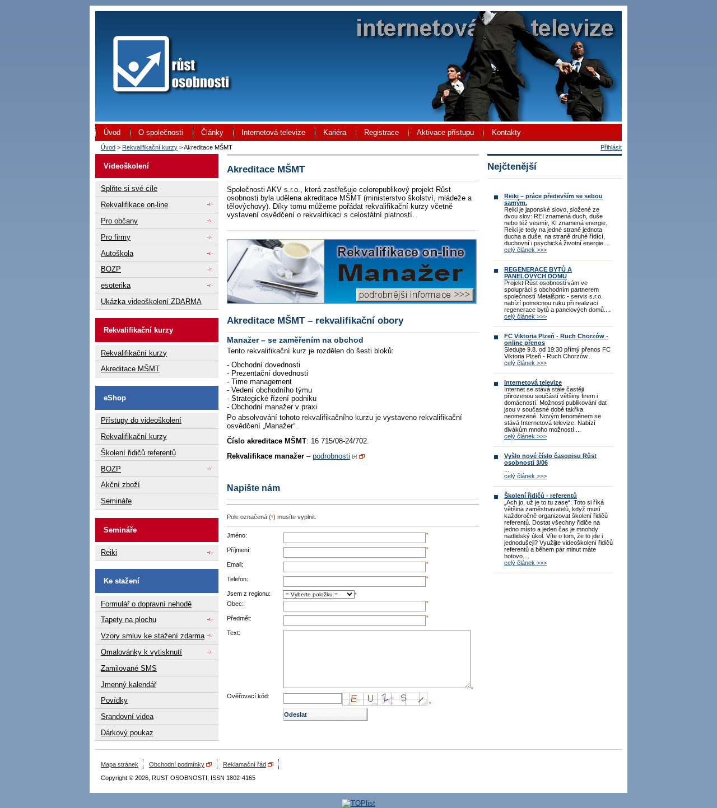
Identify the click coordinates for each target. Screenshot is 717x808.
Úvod (112, 132)
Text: (233, 632)
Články (212, 132)
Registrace (381, 132)
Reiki (109, 552)
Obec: (235, 603)
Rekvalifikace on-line (134, 204)
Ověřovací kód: (248, 696)
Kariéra (334, 132)
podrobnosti (331, 456)
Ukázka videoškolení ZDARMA (151, 301)
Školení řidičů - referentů (540, 495)
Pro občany (119, 221)
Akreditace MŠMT (130, 369)
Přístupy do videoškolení (141, 420)
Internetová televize (273, 132)
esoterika (116, 285)
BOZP (111, 269)
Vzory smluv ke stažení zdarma (152, 636)
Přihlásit (611, 147)
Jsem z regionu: (249, 593)
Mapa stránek (119, 764)
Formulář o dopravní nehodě (146, 604)
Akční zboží (120, 484)
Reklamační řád (244, 764)
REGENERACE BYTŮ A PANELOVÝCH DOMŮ (538, 272)
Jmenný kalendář (128, 684)
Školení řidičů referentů (138, 453)
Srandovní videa (127, 716)
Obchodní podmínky (176, 764)
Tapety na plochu (128, 619)
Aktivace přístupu (445, 132)
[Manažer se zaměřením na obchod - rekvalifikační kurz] (352, 301)
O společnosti (160, 132)
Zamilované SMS (129, 668)
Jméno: (237, 535)
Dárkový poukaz (127, 732)
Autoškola (117, 253)
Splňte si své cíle (129, 188)
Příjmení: (239, 550)
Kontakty (506, 132)
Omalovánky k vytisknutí (141, 652)
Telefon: (237, 579)
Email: (235, 564)
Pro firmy (116, 237)
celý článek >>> (525, 249)
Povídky (114, 700)
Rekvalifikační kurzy (150, 147)
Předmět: (239, 618)
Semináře (116, 501)
